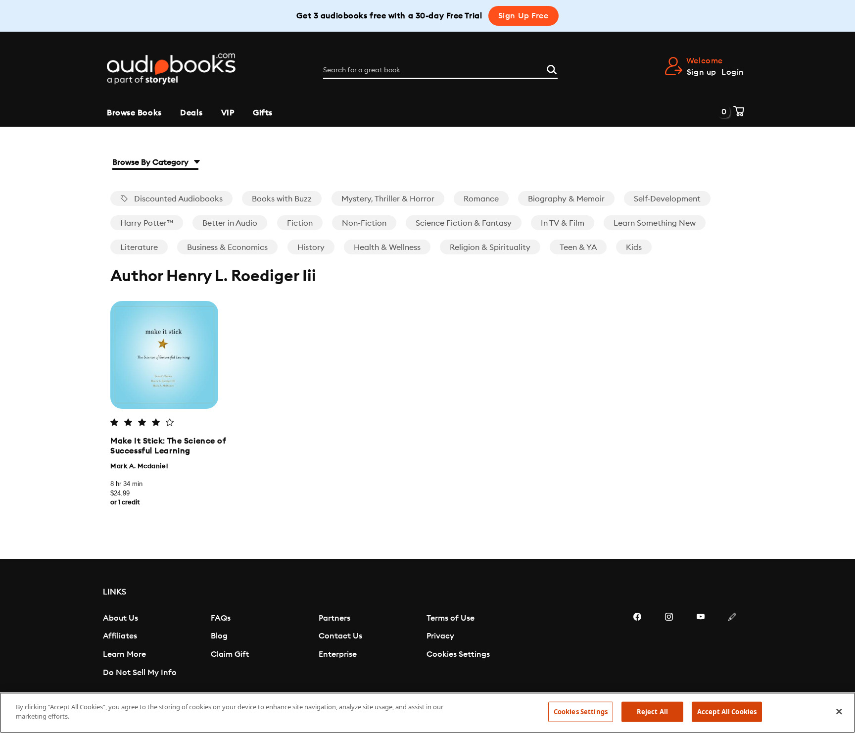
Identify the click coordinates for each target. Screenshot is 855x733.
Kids (634, 247)
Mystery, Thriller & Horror (387, 199)
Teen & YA (578, 247)
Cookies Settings (458, 654)
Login (732, 72)
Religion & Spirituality (490, 247)
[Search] (552, 68)
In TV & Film (562, 223)
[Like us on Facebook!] (637, 646)
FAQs (221, 618)
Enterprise (338, 654)
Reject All (652, 711)
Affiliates (120, 636)
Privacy (440, 636)
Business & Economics (227, 247)
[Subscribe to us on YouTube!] (700, 646)
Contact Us (340, 636)
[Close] (839, 711)
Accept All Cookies (727, 711)
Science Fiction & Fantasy (464, 223)
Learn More (124, 654)
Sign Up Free (523, 16)
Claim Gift (230, 654)
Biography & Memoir (566, 199)
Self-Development (667, 199)
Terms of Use (451, 618)
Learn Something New (655, 223)
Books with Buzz (282, 199)
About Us (120, 618)
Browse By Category (151, 162)
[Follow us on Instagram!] (669, 646)
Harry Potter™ (146, 223)
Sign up (701, 72)
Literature (139, 247)
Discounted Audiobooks (177, 199)
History (311, 247)
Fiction (300, 223)
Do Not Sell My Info (140, 673)
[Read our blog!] (732, 646)
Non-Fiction (364, 223)
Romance (481, 199)
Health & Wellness (387, 247)
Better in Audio (229, 223)
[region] (427, 712)
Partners (334, 618)
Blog (219, 636)
